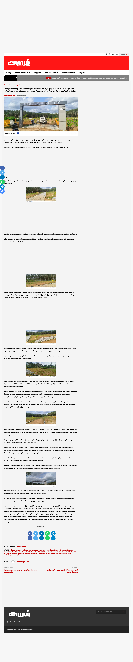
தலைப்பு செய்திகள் (52, 550)
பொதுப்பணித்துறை (28, 551)
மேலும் (81, 73)
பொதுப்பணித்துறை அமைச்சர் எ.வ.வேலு (48, 551)
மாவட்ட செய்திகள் (22, 73)
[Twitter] (113, 54)
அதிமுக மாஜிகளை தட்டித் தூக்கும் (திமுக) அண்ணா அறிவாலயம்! (20, 571)
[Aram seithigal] (18, 63)
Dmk (13, 550)
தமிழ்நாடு (37, 73)
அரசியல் (19, 550)
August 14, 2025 (21, 95)
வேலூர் (34, 78)
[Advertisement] (58, 12)
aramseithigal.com (9, 95)
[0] (2, 168)
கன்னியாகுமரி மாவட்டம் (30, 550)
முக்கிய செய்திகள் (51, 73)
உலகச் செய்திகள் (68, 73)
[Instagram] (109, 54)
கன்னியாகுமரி (21, 546)
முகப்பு (8, 73)
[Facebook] (106, 54)
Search (123, 54)
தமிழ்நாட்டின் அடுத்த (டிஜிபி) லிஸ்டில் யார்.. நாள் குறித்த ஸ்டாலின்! (62, 571)
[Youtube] (117, 54)
